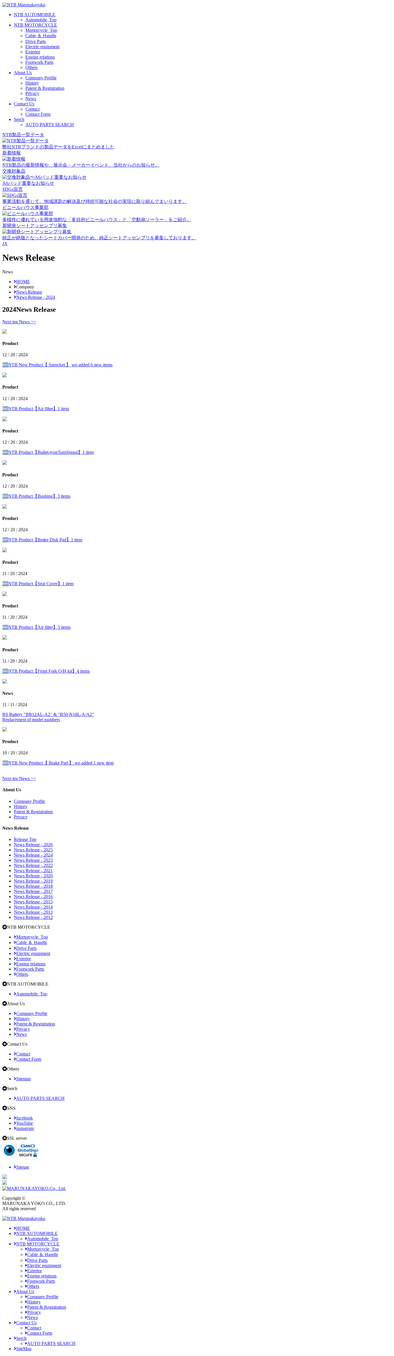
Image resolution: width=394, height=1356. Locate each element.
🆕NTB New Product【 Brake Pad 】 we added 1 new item (58, 762)
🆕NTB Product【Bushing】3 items (36, 496)
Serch (19, 119)
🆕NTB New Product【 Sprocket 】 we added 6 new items (57, 364)
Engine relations (40, 57)
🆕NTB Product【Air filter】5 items (36, 627)
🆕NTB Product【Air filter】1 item (35, 408)
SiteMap (23, 1348)
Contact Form (37, 114)
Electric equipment (42, 46)
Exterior (32, 51)
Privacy (32, 93)
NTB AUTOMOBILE (34, 14)
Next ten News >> (19, 321)
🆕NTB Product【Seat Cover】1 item (38, 583)
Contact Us (24, 103)
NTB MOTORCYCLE (35, 25)
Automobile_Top (41, 19)
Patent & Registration (44, 88)
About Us (23, 72)
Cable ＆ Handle (40, 35)
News (30, 98)
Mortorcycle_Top (41, 30)
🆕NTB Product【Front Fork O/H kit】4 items (46, 671)
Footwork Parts (39, 62)
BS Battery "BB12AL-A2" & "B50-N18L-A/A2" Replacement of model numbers (48, 717)
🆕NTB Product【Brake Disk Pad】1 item (42, 539)
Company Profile (41, 77)
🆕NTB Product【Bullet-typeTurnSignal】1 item (48, 452)
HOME (23, 1228)
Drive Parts (35, 41)
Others (31, 67)
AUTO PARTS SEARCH (49, 124)
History (32, 83)
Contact (32, 109)
